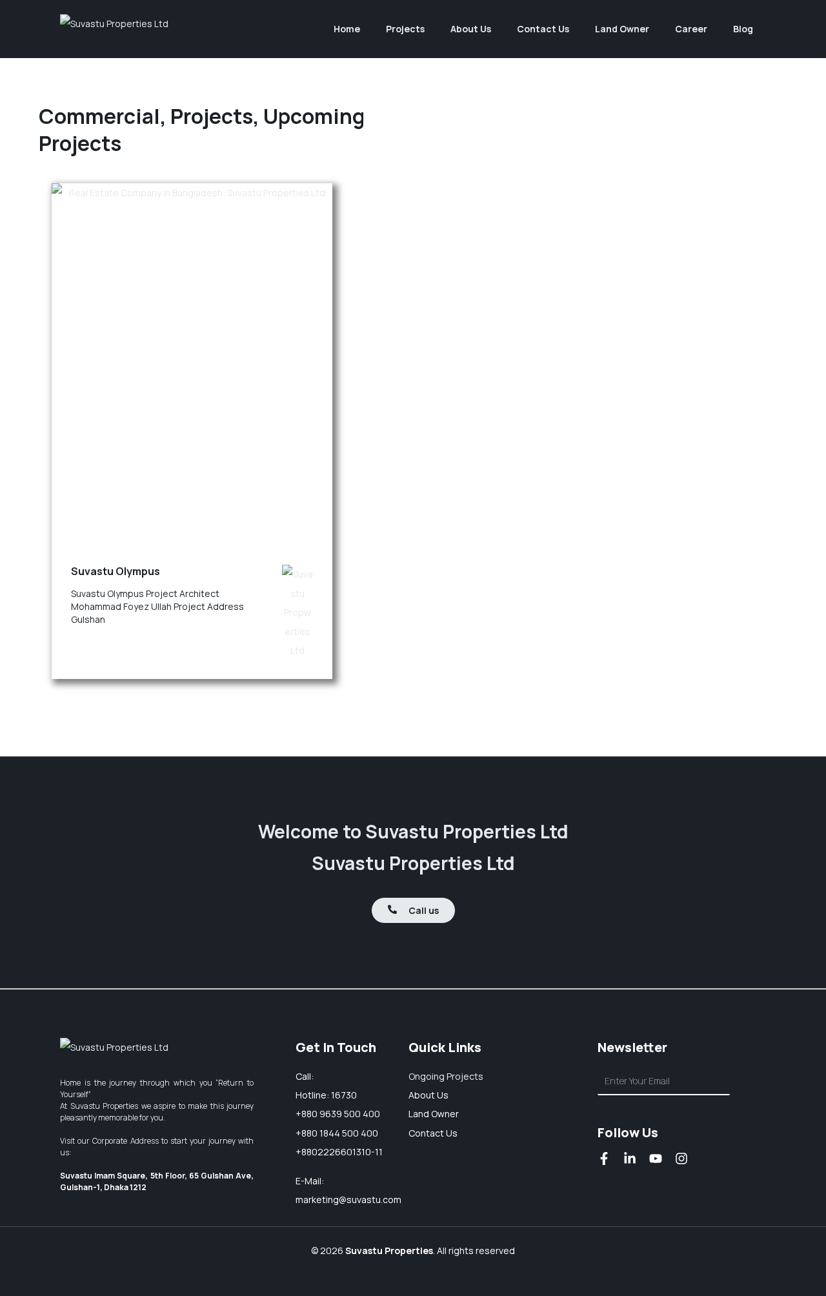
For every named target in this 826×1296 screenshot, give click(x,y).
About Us (470, 29)
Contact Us (543, 29)
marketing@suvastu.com (348, 1199)
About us (428, 1095)
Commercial (99, 116)
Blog (743, 29)
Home (347, 29)
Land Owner (622, 29)
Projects (211, 116)
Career (691, 29)
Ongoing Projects (445, 1076)
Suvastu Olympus (115, 571)
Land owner (433, 1114)
